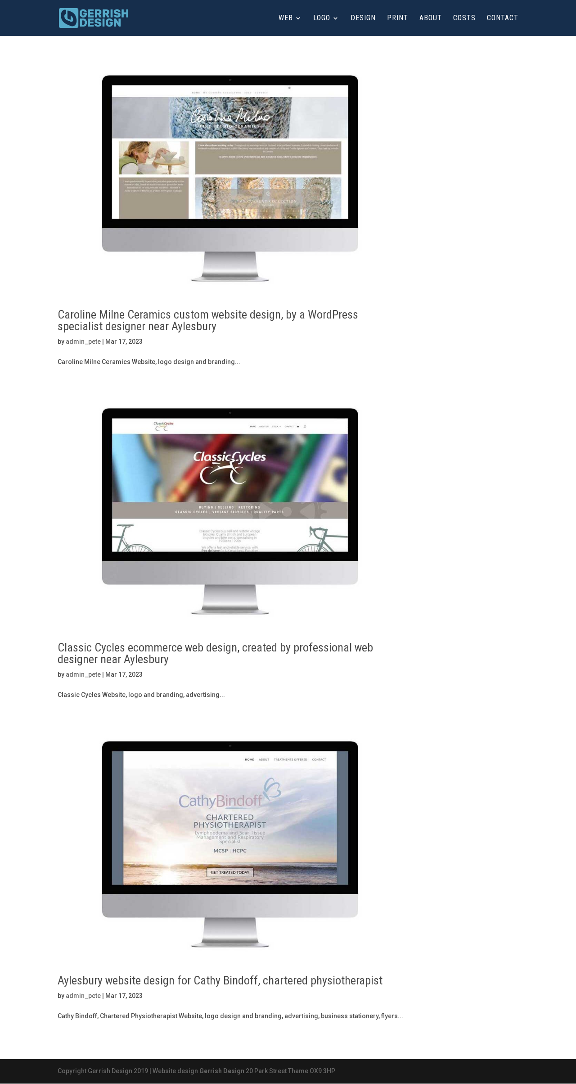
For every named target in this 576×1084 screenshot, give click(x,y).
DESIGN (363, 18)
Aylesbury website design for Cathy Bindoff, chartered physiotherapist (220, 980)
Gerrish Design (221, 1071)
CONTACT (502, 18)
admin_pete (83, 341)
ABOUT (430, 18)
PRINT (397, 18)
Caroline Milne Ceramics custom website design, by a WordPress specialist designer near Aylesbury (208, 320)
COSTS (464, 18)
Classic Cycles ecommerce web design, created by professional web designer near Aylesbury (215, 653)
